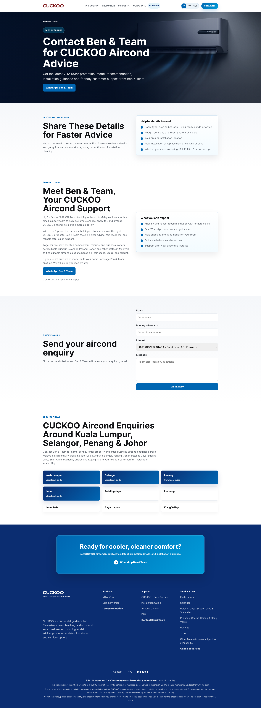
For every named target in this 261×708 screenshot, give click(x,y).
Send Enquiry (177, 387)
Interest (140, 340)
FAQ (143, 614)
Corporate (139, 6)
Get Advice (209, 6)
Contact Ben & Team (153, 620)
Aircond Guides (150, 608)
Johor (49, 491)
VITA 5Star (109, 597)
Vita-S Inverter (111, 602)
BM (189, 6)
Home (46, 21)
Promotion (108, 6)
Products (91, 6)
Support (123, 6)
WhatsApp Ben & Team (59, 87)
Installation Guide (151, 602)
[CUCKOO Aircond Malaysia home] (53, 5)
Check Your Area (190, 648)
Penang (168, 475)
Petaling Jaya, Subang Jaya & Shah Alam (196, 610)
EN (184, 6)
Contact (154, 6)
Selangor (110, 475)
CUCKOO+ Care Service (154, 597)
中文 (195, 6)
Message (141, 354)
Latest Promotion (113, 608)
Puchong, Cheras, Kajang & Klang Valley (198, 620)
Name (139, 310)
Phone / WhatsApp (147, 325)
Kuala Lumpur (54, 475)
